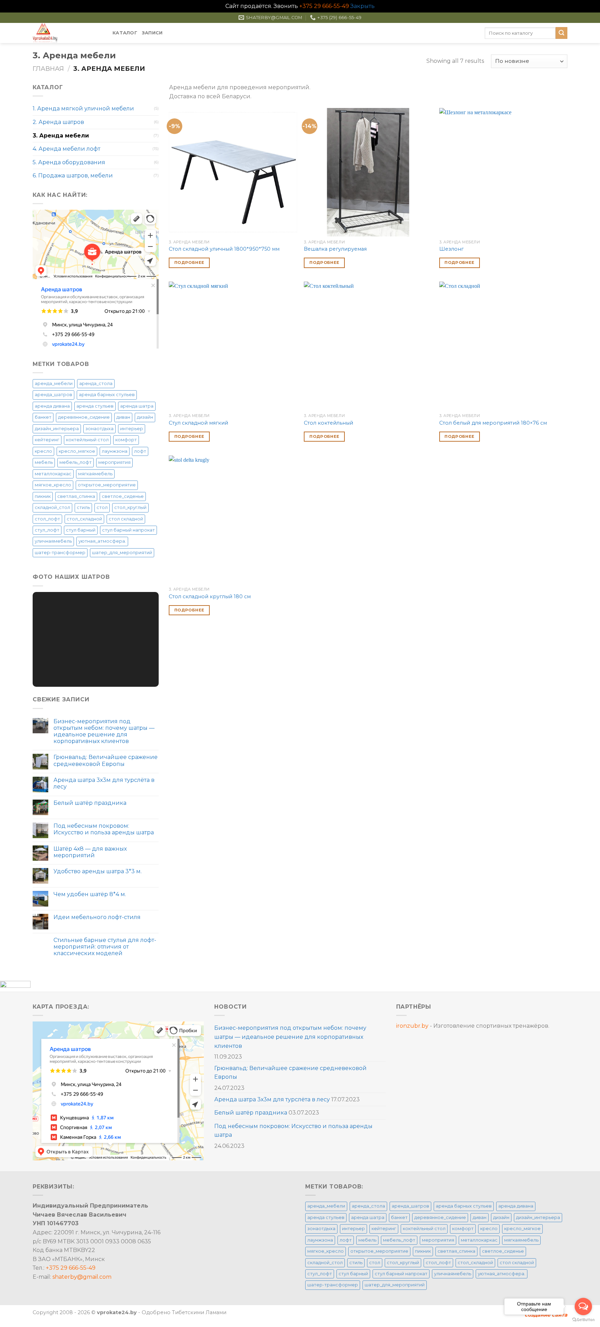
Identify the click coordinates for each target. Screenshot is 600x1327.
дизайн (145, 417)
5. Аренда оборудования (69, 162)
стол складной (126, 518)
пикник (43, 496)
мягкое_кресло (53, 484)
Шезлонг (451, 249)
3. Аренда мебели (61, 135)
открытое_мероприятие (107, 484)
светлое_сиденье (123, 496)
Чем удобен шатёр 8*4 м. (89, 894)
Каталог (124, 32)
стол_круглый (130, 507)
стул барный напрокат (128, 530)
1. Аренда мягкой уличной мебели (83, 108)
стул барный (80, 530)
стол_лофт (47, 518)
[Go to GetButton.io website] (583, 1320)
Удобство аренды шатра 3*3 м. (97, 871)
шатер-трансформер (60, 552)
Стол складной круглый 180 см (210, 596)
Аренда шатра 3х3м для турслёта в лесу (104, 783)
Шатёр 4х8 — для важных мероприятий (90, 852)
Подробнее (189, 262)
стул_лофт (47, 530)
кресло (43, 451)
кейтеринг (47, 439)
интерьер (131, 428)
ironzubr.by (412, 1026)
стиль (83, 507)
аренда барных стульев (107, 394)
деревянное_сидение (84, 417)
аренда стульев (95, 406)
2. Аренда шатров (58, 122)
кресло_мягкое (77, 451)
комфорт (126, 439)
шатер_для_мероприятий (122, 552)
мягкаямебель (95, 473)
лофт (140, 451)
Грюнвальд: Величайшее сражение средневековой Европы (105, 760)
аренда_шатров (53, 394)
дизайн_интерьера (57, 428)
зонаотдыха (99, 428)
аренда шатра (136, 406)
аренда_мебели (54, 383)
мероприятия (114, 462)
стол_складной (84, 518)
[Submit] (561, 33)
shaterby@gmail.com (81, 1277)
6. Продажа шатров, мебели (73, 175)
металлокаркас (53, 473)
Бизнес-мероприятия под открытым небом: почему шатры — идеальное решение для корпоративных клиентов (104, 731)
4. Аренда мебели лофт (66, 148)
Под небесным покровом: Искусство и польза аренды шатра (103, 829)
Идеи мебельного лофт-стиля (97, 917)
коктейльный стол (87, 439)
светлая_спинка (76, 496)
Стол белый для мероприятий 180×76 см (493, 423)
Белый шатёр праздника (89, 803)
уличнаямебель (53, 541)
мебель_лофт (75, 462)
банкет (43, 417)
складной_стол (52, 507)
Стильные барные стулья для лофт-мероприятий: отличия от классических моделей (104, 947)
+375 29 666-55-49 (324, 6)
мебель (44, 462)
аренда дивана (52, 406)
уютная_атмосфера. (102, 541)
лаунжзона (114, 451)
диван (123, 417)
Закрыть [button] (362, 6)
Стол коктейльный (328, 423)
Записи (152, 32)
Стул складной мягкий (198, 423)
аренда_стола (95, 383)
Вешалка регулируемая (335, 249)
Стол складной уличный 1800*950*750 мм (224, 249)
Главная (48, 69)
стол (102, 507)
